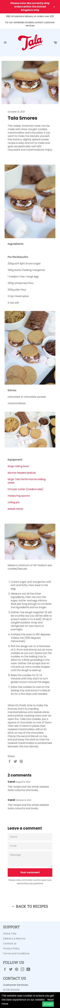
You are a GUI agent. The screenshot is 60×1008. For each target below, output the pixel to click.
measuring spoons (19, 496)
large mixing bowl (18, 466)
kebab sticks (15, 509)
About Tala (9, 933)
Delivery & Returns (14, 938)
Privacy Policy (11, 948)
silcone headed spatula (22, 473)
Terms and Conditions (16, 953)
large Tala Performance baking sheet (27, 480)
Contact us (9, 943)
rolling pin (13, 502)
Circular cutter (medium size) (25, 489)
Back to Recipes (31, 906)
